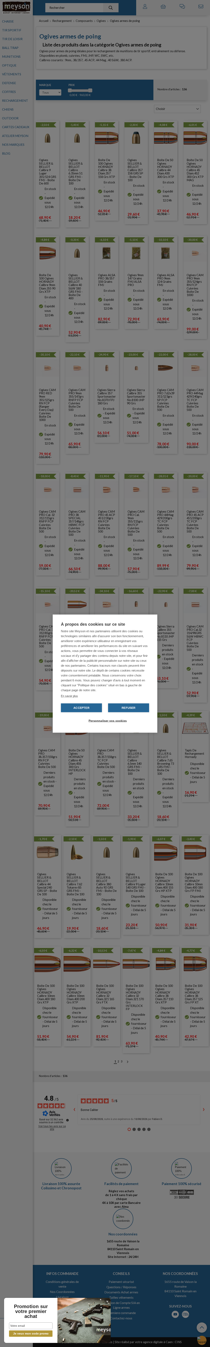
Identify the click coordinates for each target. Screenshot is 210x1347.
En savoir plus (69, 695)
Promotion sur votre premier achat (31, 1311)
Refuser (128, 707)
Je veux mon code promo (31, 1333)
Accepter (81, 707)
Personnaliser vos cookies (107, 720)
